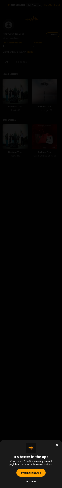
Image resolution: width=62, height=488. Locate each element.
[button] (31, 244)
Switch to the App (31, 472)
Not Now (31, 481)
